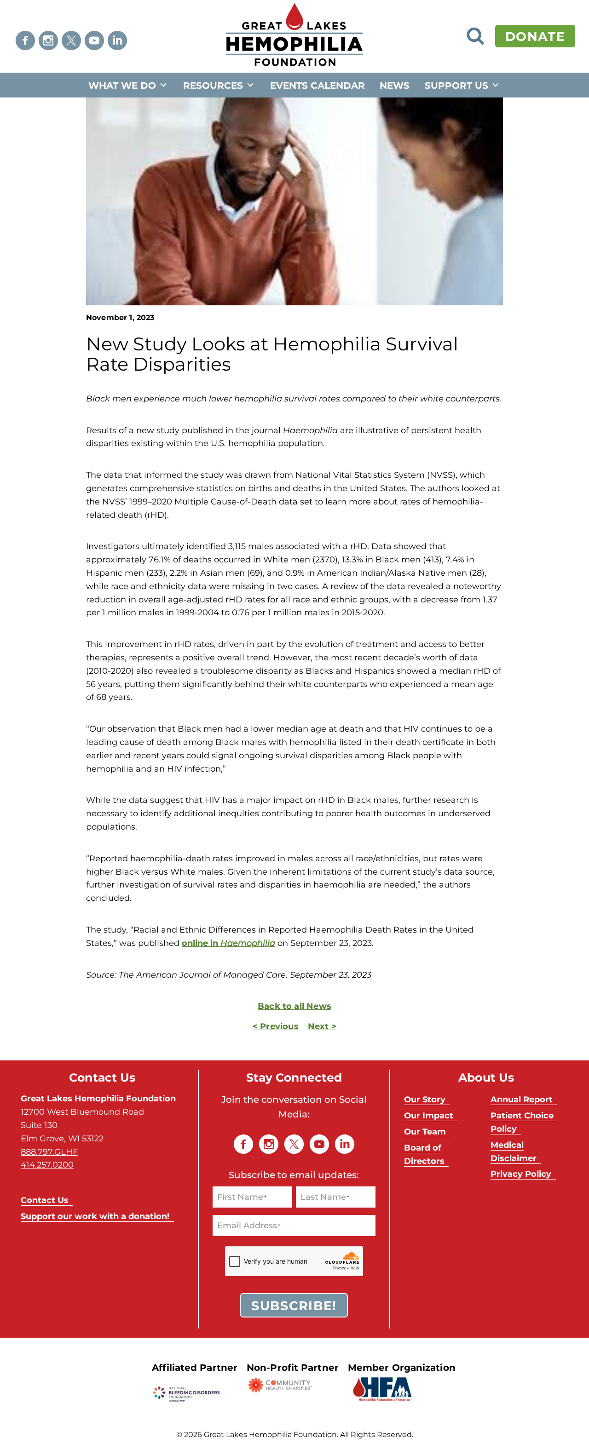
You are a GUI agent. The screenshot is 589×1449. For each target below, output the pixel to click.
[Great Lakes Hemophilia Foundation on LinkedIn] (117, 40)
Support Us (456, 85)
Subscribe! (294, 1305)
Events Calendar (317, 85)
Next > (322, 1025)
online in (228, 942)
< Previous (276, 1025)
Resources (213, 85)
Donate (535, 36)
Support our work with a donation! (95, 1215)
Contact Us (45, 1199)
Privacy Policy (521, 1173)
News (395, 85)
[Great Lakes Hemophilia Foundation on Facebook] (25, 40)
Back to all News (294, 1005)
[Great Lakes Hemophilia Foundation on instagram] (48, 40)
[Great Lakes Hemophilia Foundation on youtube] (94, 40)
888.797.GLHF (49, 1151)
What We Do (122, 85)
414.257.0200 (47, 1164)
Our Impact (428, 1115)
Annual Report (522, 1099)
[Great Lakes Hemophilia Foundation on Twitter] (71, 40)
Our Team (425, 1131)
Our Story (424, 1099)
